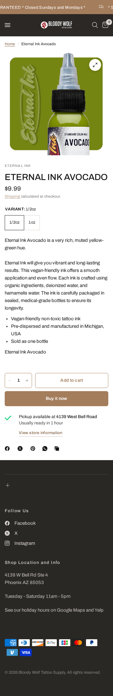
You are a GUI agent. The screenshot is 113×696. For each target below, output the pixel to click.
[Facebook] (8, 448)
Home (10, 44)
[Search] (95, 25)
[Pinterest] (34, 448)
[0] (104, 25)
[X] (21, 448)
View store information (40, 433)
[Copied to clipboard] (58, 448)
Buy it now (56, 398)
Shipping (12, 196)
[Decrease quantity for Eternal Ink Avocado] (9, 380)
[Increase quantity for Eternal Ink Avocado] (27, 380)
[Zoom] (95, 65)
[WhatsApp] (46, 448)
